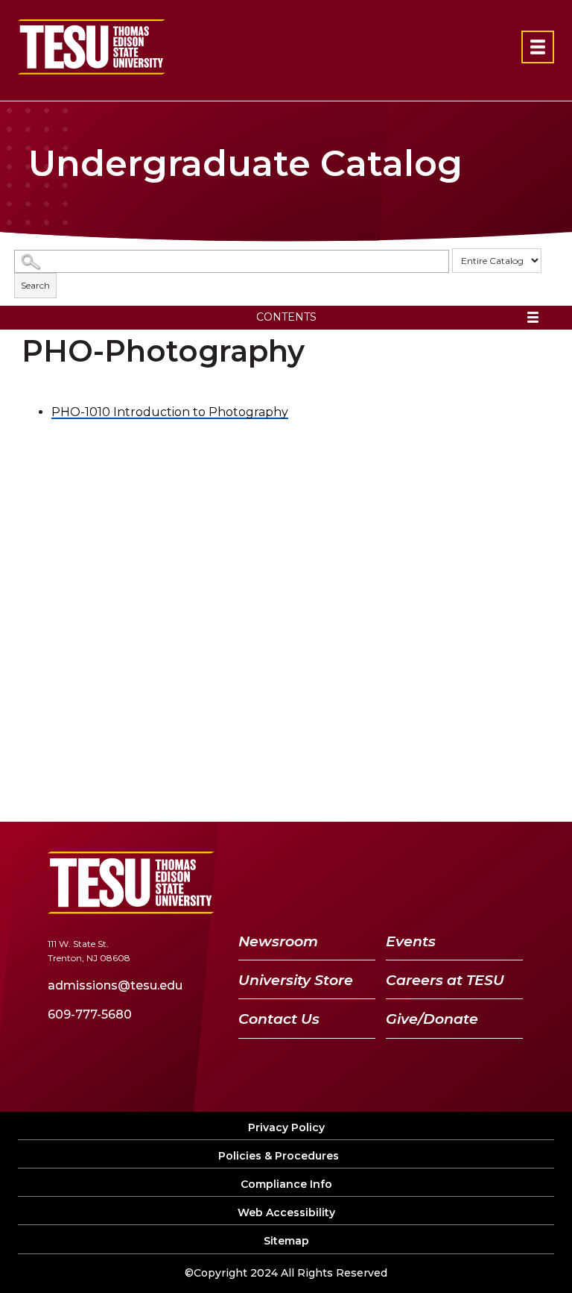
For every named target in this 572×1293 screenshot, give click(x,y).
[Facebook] (357, 882)
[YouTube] (431, 882)
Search (35, 285)
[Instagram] (506, 882)
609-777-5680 (90, 1014)
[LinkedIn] (469, 882)
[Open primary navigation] (537, 47)
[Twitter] (391, 882)
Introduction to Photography (169, 412)
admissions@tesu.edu (115, 985)
